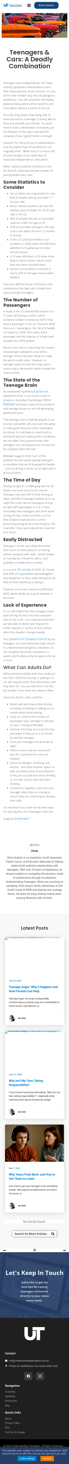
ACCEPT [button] (47, 1458)
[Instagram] (40, 1376)
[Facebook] (28, 1376)
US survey (24, 569)
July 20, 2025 (15, 981)
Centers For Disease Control (28, 639)
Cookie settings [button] (27, 1458)
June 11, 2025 (15, 1074)
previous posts (33, 391)
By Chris (22, 1018)
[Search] (52, 1234)
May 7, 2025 (14, 1168)
